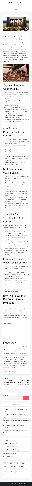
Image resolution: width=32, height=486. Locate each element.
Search (5, 395)
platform (12, 472)
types (5, 474)
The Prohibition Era (8, 456)
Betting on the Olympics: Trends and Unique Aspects (15, 431)
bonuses (22, 463)
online (5, 472)
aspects (5, 463)
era (15, 466)
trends (25, 472)
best (11, 463)
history (11, 469)
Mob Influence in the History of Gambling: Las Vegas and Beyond (15, 416)
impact (17, 469)
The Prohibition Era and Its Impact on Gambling (13, 426)
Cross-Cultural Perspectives (10, 446)
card (5, 466)
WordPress (24, 484)
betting (16, 463)
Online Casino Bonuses (10, 371)
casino (10, 466)
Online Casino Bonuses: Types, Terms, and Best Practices (16, 421)
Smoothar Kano (16, 2)
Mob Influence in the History (11, 450)
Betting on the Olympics (10, 443)
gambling (21, 466)
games (5, 469)
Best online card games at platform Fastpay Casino (15, 410)
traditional (18, 472)
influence (23, 469)
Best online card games (9, 440)
